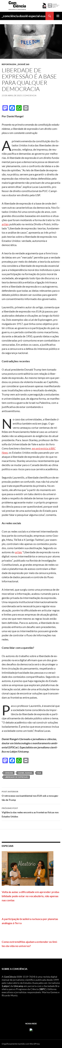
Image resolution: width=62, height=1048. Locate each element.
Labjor (5, 986)
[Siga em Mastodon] (31, 1029)
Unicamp (18, 986)
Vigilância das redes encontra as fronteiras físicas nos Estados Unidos (30, 812)
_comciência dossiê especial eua (23, 16)
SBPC (43, 989)
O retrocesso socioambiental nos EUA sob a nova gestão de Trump (30, 795)
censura (9, 773)
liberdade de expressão (17, 777)
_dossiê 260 (23, 64)
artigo (5, 224)
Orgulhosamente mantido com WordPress (21, 1043)
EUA (39, 773)
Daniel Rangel (25, 773)
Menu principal (58, 16)
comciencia (29, 95)
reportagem (9, 64)
